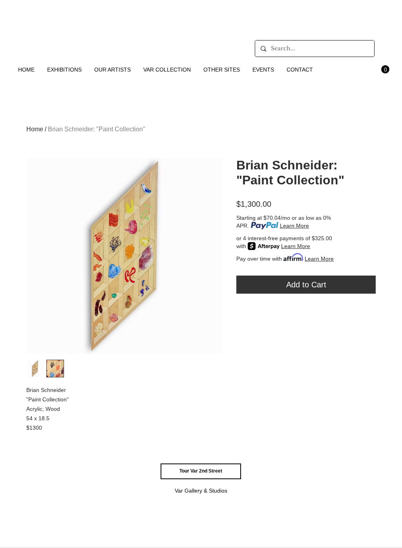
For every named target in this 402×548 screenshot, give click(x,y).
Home (34, 129)
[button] (64, 69)
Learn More (294, 226)
